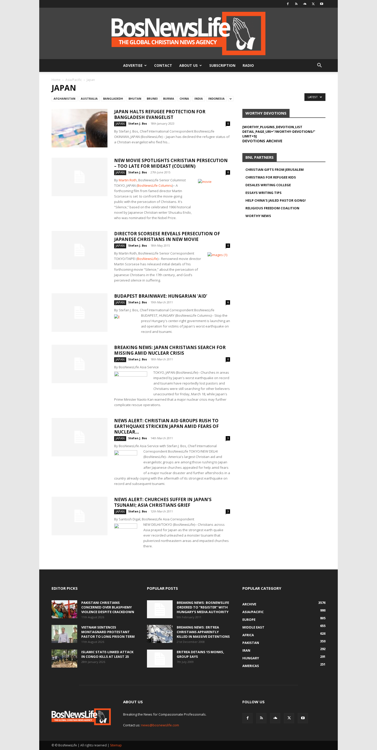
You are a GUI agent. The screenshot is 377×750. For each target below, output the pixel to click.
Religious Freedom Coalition (272, 208)
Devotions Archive (262, 140)
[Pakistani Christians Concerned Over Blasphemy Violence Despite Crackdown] (64, 609)
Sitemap (116, 745)
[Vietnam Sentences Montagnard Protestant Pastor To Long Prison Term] (64, 634)
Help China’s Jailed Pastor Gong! (275, 200)
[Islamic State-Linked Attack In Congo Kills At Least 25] (64, 659)
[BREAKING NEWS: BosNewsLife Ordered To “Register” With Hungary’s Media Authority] (160, 609)
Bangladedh (113, 98)
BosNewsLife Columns (154, 185)
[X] (313, 4)
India (198, 98)
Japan (120, 123)
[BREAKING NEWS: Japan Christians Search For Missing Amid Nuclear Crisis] (79, 364)
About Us (188, 65)
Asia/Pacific (73, 80)
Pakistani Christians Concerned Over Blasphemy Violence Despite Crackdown (107, 607)
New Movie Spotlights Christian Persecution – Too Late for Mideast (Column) (171, 163)
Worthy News (258, 215)
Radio (248, 65)
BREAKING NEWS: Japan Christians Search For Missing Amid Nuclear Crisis (170, 350)
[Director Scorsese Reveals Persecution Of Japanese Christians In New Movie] (79, 250)
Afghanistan (64, 98)
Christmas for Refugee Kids (270, 177)
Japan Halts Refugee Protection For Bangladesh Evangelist (159, 114)
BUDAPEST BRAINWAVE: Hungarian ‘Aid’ (160, 296)
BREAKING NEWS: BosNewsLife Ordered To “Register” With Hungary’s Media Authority (203, 607)
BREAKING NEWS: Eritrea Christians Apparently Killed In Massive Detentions (203, 632)
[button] (319, 65)
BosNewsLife (147, 258)
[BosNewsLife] (188, 33)
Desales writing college (268, 185)
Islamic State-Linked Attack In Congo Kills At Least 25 (107, 654)
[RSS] (296, 4)
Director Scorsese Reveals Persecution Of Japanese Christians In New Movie (167, 236)
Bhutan (134, 98)
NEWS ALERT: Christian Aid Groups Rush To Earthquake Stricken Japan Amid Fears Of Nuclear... (166, 426)
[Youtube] (321, 4)
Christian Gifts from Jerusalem (274, 169)
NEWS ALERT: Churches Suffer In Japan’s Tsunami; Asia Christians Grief (163, 502)
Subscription (222, 65)
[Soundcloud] (305, 4)
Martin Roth (128, 180)
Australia (89, 98)
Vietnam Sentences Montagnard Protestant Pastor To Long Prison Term (108, 632)
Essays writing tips (263, 192)
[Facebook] (288, 4)
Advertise (133, 65)
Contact (163, 65)
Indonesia (216, 98)
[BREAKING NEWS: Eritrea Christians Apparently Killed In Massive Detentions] (160, 634)
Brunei (152, 98)
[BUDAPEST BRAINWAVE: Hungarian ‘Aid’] (79, 312)
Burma (168, 98)
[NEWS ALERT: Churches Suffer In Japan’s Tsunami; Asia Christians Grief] (79, 516)
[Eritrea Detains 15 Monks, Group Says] (160, 659)
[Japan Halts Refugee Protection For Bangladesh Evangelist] (79, 128)
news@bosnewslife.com (160, 725)
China (184, 98)
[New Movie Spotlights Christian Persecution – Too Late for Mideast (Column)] (79, 177)
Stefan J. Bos (137, 123)
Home (56, 80)
